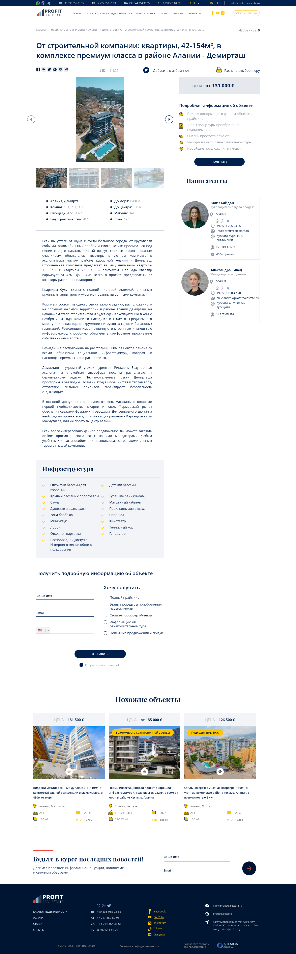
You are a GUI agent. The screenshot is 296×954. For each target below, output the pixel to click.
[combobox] (43, 630)
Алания (93, 29)
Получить (219, 162)
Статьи (163, 13)
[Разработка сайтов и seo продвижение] (228, 947)
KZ (104, 3)
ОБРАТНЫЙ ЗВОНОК (246, 13)
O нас (90, 13)
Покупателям (144, 13)
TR (71, 3)
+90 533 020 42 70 (229, 293)
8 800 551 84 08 (107, 930)
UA (137, 3)
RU (169, 3)
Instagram (160, 923)
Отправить (100, 654)
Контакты (195, 13)
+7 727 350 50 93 (108, 918)
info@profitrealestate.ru (245, 3)
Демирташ (109, 29)
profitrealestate (222, 913)
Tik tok (158, 928)
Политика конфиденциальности (139, 946)
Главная (76, 13)
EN (218, 3)
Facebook (160, 911)
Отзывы (178, 13)
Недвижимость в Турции (68, 29)
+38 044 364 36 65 (109, 924)
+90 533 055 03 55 (229, 226)
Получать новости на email (102, 665)
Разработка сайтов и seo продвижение (196, 945)
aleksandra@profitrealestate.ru (238, 298)
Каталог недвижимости (115, 13)
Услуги (38, 918)
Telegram (159, 934)
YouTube (159, 917)
